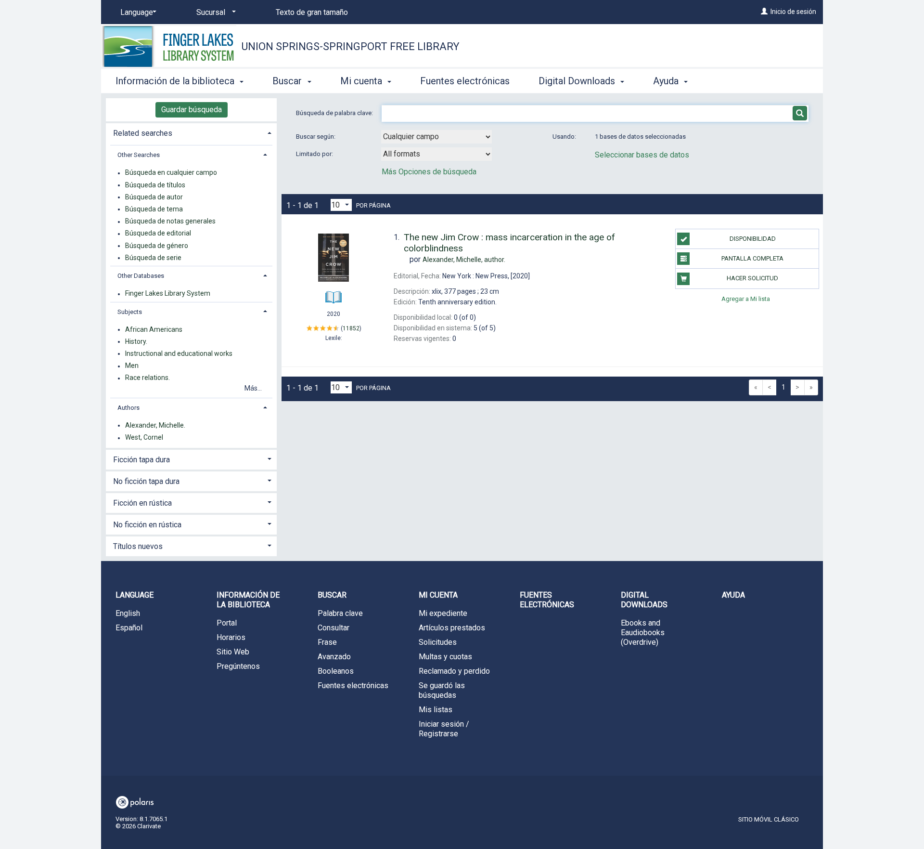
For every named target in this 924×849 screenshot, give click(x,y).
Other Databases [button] (140, 275)
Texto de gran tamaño (312, 12)
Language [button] (135, 595)
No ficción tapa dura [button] (146, 481)
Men (132, 366)
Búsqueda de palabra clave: (335, 113)
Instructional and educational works (178, 353)
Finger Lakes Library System (167, 294)
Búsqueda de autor (154, 197)
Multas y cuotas (445, 656)
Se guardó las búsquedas (442, 690)
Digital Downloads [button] (578, 81)
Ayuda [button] (667, 81)
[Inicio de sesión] (764, 11)
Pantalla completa (752, 258)
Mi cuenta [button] (362, 81)
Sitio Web (233, 651)
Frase (327, 642)
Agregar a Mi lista (745, 298)
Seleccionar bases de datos (642, 154)
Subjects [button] (129, 311)
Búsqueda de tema (154, 209)
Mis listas (435, 709)
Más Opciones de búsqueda (429, 171)
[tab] (191, 132)
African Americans (153, 329)
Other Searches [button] (138, 154)
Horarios (231, 637)
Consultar (333, 627)
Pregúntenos (238, 666)
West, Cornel (144, 438)
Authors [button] (128, 407)
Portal (227, 622)
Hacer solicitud (752, 278)
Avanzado (334, 656)
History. (136, 341)
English (128, 613)
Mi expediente (443, 613)
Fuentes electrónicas (465, 81)
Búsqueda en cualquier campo (171, 173)
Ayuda (733, 595)
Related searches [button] (142, 133)
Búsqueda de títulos (155, 185)
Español (129, 627)
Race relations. (147, 378)
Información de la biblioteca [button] (176, 81)
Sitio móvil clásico (768, 819)
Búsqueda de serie (153, 257)
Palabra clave (340, 613)
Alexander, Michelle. (155, 425)
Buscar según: (316, 136)
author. (464, 259)
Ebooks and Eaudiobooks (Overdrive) (643, 632)
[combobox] (436, 137)
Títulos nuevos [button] (138, 546)
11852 (351, 328)
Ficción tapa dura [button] (141, 459)
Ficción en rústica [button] (142, 503)
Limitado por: (315, 153)
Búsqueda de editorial (158, 233)
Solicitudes (438, 642)
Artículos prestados (452, 627)
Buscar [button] (288, 81)
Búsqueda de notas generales (170, 221)
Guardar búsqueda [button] (191, 109)
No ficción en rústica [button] (147, 524)
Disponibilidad (753, 238)
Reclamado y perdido (454, 671)
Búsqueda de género (156, 245)
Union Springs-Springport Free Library (351, 46)
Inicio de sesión (793, 11)
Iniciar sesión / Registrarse (444, 728)
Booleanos (336, 671)
